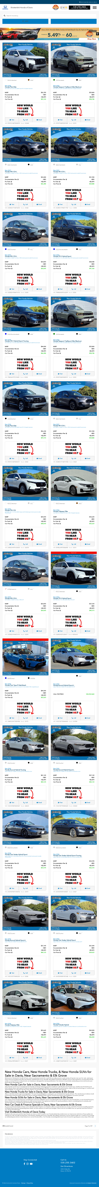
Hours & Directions (79, 8)
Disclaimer (92, 31)
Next (97, 33)
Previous (1, 33)
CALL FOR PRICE (58, 694)
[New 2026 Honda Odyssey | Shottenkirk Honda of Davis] (49, 34)
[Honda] (5, 8)
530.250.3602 (79, 7)
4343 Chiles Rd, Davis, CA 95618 (88, 2)
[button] (47, 59)
